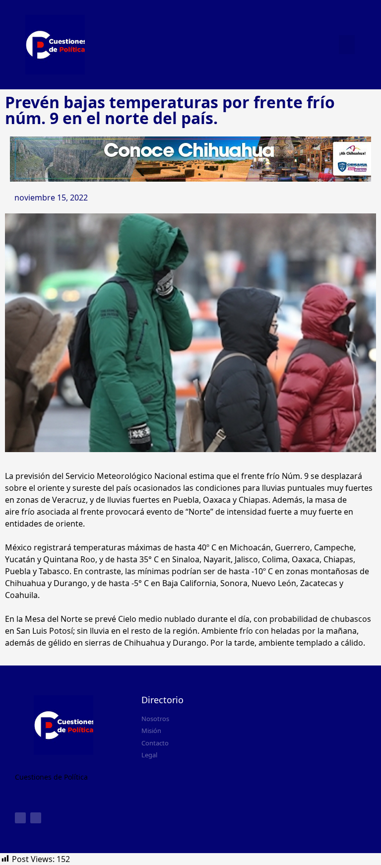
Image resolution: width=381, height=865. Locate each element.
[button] (347, 44)
